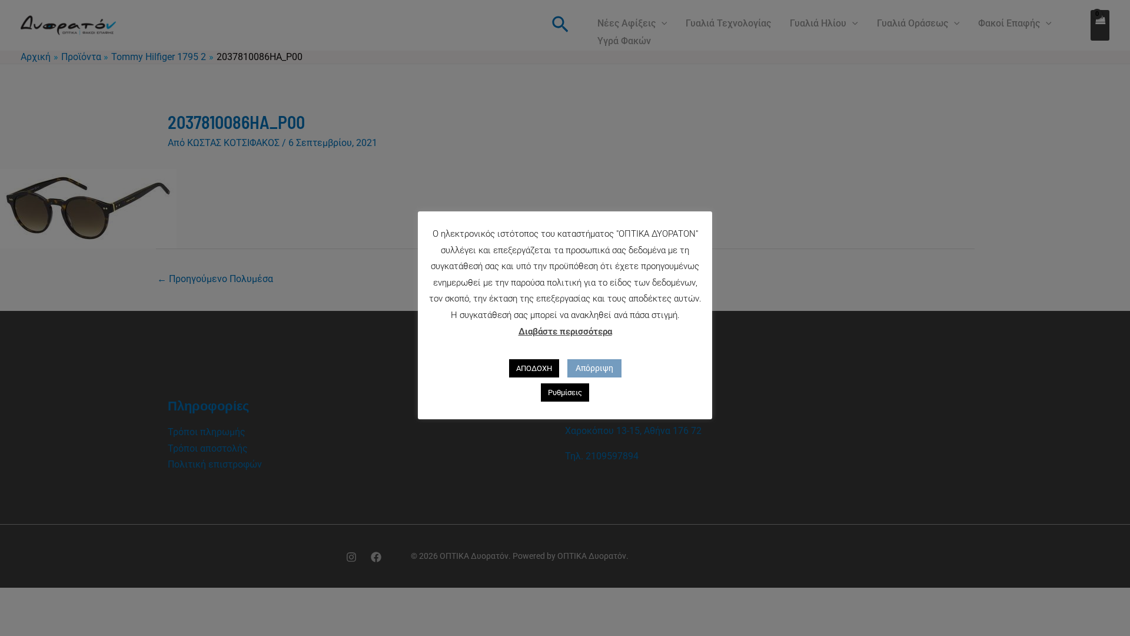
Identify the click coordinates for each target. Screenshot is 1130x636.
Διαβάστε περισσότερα (565, 331)
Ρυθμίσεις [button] (565, 392)
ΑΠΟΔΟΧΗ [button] (534, 368)
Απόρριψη (594, 368)
